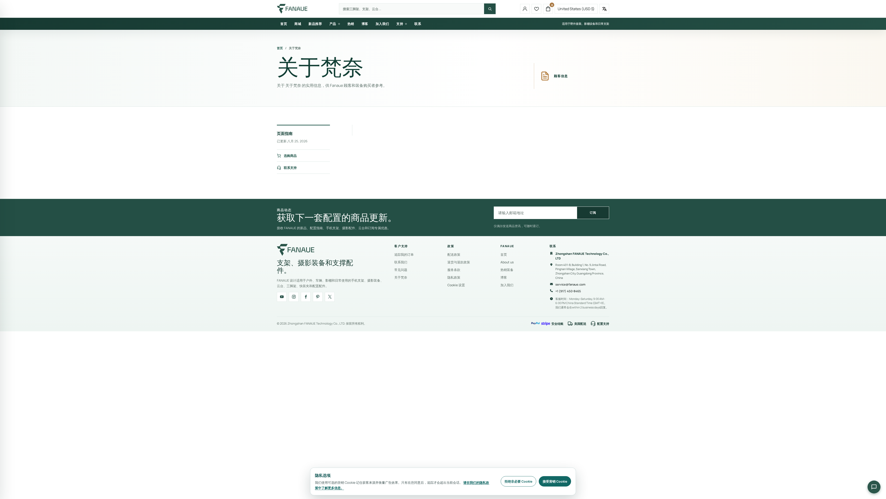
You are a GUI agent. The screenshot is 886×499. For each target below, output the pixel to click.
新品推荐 (315, 23)
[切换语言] (604, 9)
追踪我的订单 (404, 254)
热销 (350, 23)
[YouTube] (282, 297)
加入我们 (382, 23)
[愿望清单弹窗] (536, 9)
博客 (365, 23)
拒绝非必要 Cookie (518, 481)
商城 (297, 23)
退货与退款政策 (458, 262)
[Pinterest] (318, 297)
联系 (417, 23)
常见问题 (400, 270)
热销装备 (506, 270)
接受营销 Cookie (555, 481)
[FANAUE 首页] (295, 250)
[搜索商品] (490, 8)
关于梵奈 (400, 277)
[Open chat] (874, 487)
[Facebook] (306, 297)
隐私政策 (453, 277)
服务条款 (453, 270)
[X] (330, 297)
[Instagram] (294, 297)
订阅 (593, 212)
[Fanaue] (292, 9)
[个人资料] (525, 9)
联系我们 (400, 262)
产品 (332, 23)
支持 (399, 23)
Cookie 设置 (456, 285)
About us (507, 262)
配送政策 (453, 254)
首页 (283, 23)
